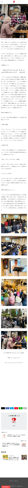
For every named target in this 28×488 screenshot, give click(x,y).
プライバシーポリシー (14, 480)
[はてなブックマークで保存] (12, 408)
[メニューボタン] (2, 2)
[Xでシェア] (3, 408)
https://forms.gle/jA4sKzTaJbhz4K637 (14, 362)
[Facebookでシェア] (7, 408)
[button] (25, 408)
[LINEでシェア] (21, 408)
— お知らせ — (14, 13)
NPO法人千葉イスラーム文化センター (15, 486)
